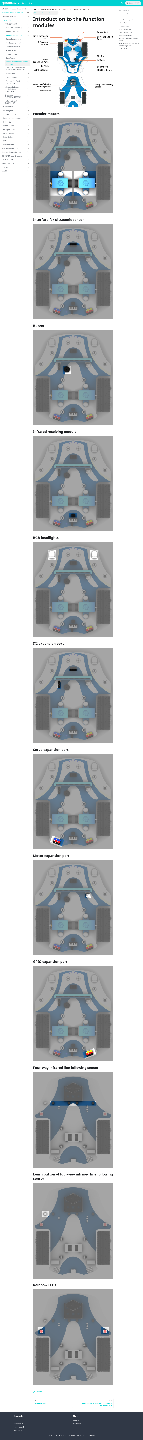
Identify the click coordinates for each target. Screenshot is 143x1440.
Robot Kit (7, 122)
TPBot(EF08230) (11, 24)
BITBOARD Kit (7, 160)
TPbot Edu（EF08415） (14, 28)
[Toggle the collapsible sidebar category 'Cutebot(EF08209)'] (28, 31)
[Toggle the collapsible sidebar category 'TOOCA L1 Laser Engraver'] (28, 156)
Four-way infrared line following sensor (128, 39)
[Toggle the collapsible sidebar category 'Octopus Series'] (28, 129)
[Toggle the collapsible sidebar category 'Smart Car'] (28, 20)
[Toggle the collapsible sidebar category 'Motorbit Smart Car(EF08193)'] (28, 102)
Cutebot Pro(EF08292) (13, 35)
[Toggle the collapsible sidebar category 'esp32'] (28, 171)
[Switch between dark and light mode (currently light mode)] (122, 3)
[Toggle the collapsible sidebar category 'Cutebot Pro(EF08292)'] (28, 35)
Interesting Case (9, 114)
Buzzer (121, 17)
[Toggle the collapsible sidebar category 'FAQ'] (28, 141)
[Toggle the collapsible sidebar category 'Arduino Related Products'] (28, 152)
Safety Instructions (13, 39)
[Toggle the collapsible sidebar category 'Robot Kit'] (28, 122)
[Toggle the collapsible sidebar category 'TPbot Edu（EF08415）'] (28, 27)
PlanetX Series (9, 126)
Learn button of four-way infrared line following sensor (129, 45)
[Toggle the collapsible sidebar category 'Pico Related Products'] (28, 148)
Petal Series (8, 137)
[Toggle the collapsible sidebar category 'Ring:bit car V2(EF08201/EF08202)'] (28, 96)
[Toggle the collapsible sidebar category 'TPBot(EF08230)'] (28, 24)
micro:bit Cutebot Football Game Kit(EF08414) (12, 89)
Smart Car (7, 20)
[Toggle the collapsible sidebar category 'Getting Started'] (28, 16)
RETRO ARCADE (8, 163)
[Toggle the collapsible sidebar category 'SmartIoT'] (28, 167)
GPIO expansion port (125, 35)
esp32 (4, 171)
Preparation (10, 73)
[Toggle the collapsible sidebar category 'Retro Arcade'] (28, 144)
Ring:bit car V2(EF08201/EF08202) (13, 96)
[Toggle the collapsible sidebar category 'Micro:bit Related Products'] (28, 12)
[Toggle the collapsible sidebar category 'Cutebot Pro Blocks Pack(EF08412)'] (28, 82)
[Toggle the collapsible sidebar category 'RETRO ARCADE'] (28, 163)
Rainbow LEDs (123, 49)
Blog (75, 1420)
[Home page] (35, 9)
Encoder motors (124, 11)
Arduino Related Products (12, 152)
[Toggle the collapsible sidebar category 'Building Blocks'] (28, 110)
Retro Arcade (8, 144)
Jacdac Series (8, 133)
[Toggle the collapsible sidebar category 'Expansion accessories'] (28, 118)
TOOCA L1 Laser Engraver (12, 156)
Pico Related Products (10, 148)
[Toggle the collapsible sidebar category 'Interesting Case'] (28, 114)
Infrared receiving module (127, 20)
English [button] (27, 3)
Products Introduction (15, 43)
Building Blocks (9, 110)
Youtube (17, 1430)
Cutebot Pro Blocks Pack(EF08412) (13, 82)
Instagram (18, 1427)
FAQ (5, 141)
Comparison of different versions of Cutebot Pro (15, 69)
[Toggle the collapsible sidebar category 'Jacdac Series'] (28, 133)
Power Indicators (12, 54)
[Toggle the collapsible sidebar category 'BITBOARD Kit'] (28, 159)
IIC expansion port (124, 26)
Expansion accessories (12, 118)
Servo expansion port (125, 29)
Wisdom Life (8, 107)
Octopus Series (9, 129)
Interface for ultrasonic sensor (128, 14)
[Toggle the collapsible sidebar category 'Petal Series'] (28, 137)
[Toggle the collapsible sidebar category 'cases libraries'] (28, 77)
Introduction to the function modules (17, 63)
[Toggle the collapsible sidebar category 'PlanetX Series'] (28, 125)
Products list (11, 50)
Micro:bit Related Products (12, 12)
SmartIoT (5, 167)
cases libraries (11, 77)
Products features (13, 47)
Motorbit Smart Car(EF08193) (11, 102)
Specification (11, 58)
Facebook (17, 1424)
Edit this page (41, 1392)
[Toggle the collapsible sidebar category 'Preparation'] (28, 73)
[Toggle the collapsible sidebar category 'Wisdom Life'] (28, 106)
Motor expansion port (125, 32)
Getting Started (9, 16)
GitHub (76, 1424)
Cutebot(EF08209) (12, 31)
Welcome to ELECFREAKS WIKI (14, 9)
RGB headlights (123, 23)
